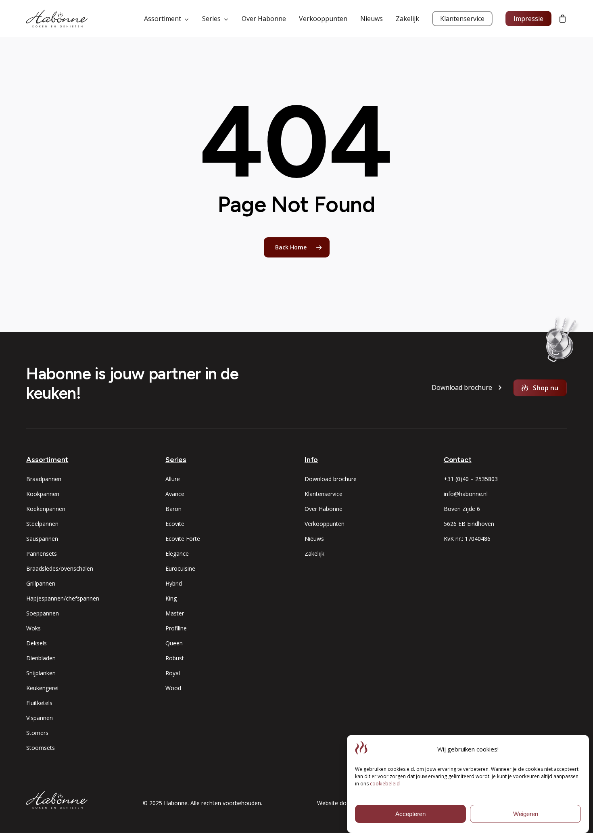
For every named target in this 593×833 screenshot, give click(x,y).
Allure (172, 479)
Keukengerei (42, 688)
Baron (173, 509)
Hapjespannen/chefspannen (62, 598)
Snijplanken (41, 673)
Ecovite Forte (182, 538)
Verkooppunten (325, 523)
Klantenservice (323, 494)
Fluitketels (39, 703)
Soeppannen (42, 613)
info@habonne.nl (466, 494)
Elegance (177, 553)
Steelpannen (42, 523)
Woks (33, 628)
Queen (174, 643)
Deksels (36, 643)
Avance (174, 494)
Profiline (176, 628)
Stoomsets (40, 747)
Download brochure (331, 479)
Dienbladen (41, 658)
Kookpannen (42, 494)
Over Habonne (323, 509)
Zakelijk (314, 553)
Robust (174, 658)
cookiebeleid (385, 783)
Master (174, 613)
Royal (172, 673)
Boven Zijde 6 (462, 509)
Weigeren (525, 813)
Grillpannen (40, 583)
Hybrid (173, 583)
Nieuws (314, 538)
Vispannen (39, 718)
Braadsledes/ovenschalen (59, 568)
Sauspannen (42, 538)
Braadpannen (43, 479)
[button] (462, 387)
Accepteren (410, 813)
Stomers (37, 733)
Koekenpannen (45, 509)
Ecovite (174, 523)
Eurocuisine (180, 568)
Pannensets (41, 553)
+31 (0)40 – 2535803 (471, 479)
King (171, 598)
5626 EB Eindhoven (469, 523)
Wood (173, 688)
